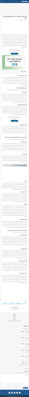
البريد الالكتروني (16, 385)
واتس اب (23, 303)
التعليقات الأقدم (25, 368)
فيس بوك (17, 303)
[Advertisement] (14, 8)
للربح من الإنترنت (13, 126)
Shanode (22, 331)
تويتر (4, 303)
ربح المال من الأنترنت (12, 89)
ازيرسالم (23, 362)
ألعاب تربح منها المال (21, 165)
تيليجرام (11, 303)
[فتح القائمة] (1, 1)
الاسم (27, 385)
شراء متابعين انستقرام (14, 53)
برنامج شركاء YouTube (12, 213)
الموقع (8, 385)
